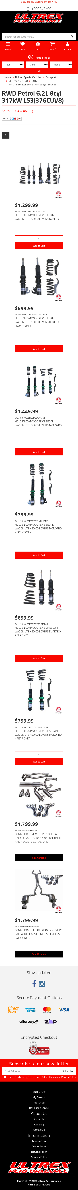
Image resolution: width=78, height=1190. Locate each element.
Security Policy (39, 1157)
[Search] (72, 36)
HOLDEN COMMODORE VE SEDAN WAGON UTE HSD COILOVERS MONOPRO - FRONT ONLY (38, 528)
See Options (39, 858)
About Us (39, 1119)
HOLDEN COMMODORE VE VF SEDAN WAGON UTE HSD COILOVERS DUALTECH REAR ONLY (38, 631)
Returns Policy (39, 1152)
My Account (39, 1097)
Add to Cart (39, 246)
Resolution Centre (39, 1108)
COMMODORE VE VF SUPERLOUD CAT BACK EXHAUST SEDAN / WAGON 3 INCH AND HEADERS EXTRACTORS (38, 838)
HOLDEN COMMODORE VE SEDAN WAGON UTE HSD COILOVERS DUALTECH (38, 217)
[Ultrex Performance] (38, 18)
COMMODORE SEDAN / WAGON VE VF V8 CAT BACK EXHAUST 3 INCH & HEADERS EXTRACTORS (38, 934)
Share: (6, 118)
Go (39, 71)
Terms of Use (39, 1141)
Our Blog (39, 1124)
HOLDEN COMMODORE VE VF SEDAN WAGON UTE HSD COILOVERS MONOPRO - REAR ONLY (38, 735)
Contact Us (39, 1130)
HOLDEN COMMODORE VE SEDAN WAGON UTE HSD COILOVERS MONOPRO (38, 423)
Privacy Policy (68, 1077)
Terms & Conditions (45, 1077)
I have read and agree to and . (42, 1077)
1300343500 (41, 8)
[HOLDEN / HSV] (58, 194)
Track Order (39, 1102)
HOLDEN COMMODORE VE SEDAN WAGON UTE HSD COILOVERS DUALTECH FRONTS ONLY (38, 322)
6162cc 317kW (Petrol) (17, 111)
